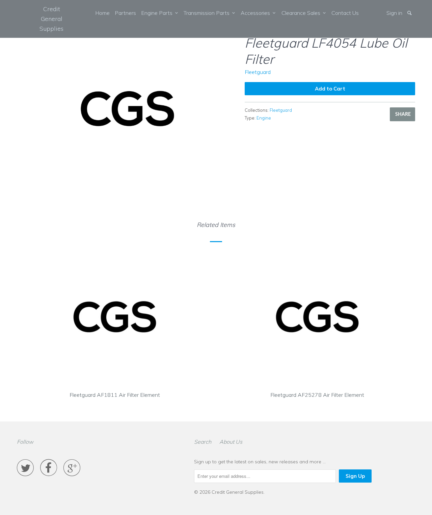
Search (202, 441)
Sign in (394, 12)
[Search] (410, 13)
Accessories (257, 12)
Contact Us (345, 12)
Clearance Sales (302, 12)
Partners (125, 12)
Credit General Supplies (51, 18)
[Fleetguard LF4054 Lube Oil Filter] (127, 108)
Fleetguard (258, 72)
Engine (263, 118)
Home (102, 12)
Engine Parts (158, 12)
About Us (230, 441)
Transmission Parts (208, 12)
